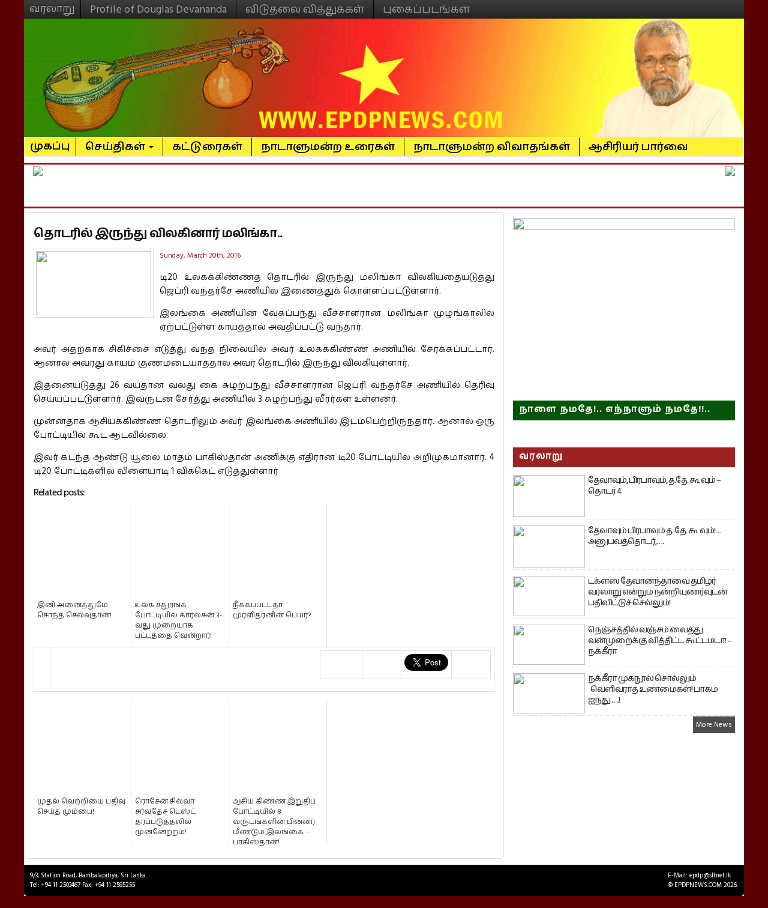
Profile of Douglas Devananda (158, 9)
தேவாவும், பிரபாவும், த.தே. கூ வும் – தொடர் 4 (654, 485)
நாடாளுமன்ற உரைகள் (328, 146)
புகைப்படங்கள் (426, 9)
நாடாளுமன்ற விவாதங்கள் (491, 146)
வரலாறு (52, 3)
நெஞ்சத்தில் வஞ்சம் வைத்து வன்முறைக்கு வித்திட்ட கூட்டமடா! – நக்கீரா (659, 641)
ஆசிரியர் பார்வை (638, 146)
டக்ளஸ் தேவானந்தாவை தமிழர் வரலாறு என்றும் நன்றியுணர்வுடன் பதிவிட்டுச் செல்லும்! (657, 592)
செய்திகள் (116, 146)
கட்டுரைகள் (207, 146)
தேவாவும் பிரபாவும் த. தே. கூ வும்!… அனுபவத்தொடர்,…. (654, 536)
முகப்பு (50, 141)
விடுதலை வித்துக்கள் (304, 9)
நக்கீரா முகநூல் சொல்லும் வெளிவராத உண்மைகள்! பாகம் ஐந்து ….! (653, 689)
